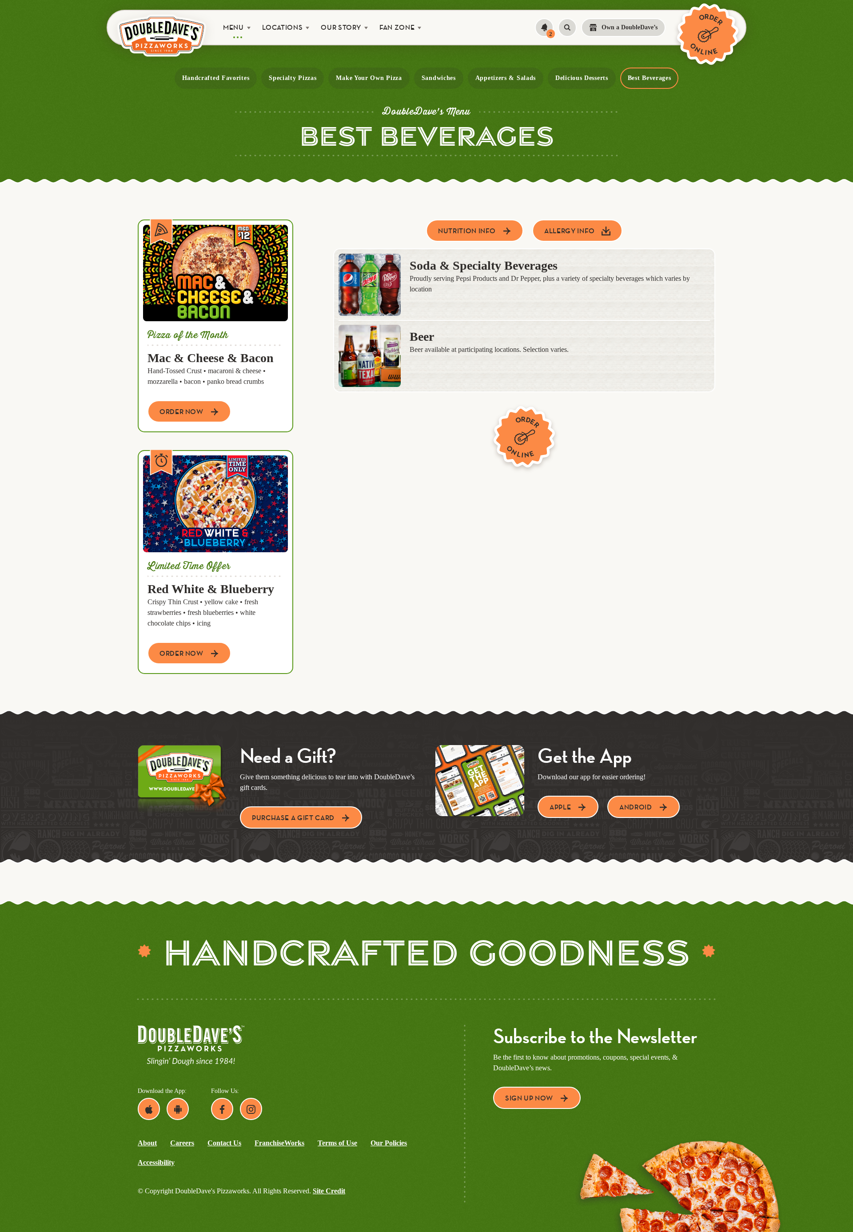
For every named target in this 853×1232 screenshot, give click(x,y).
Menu (233, 27)
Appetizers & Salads (505, 78)
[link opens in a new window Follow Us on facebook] (222, 1109)
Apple (560, 807)
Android (635, 807)
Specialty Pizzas (292, 78)
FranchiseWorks (279, 1143)
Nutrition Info (467, 231)
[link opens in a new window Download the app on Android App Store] (178, 1109)
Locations (282, 27)
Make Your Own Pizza (369, 78)
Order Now (181, 411)
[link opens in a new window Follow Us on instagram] (251, 1109)
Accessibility (156, 1162)
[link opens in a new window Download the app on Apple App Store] (149, 1109)
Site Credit (329, 1191)
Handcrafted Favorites (216, 78)
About (147, 1143)
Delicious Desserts (581, 78)
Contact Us (224, 1143)
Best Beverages (649, 78)
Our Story (341, 27)
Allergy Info (569, 231)
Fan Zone (397, 27)
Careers (182, 1143)
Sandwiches (439, 78)
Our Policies (389, 1143)
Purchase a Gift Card (293, 817)
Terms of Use (337, 1143)
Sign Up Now (529, 1098)
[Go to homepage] (161, 35)
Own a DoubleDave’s (630, 27)
